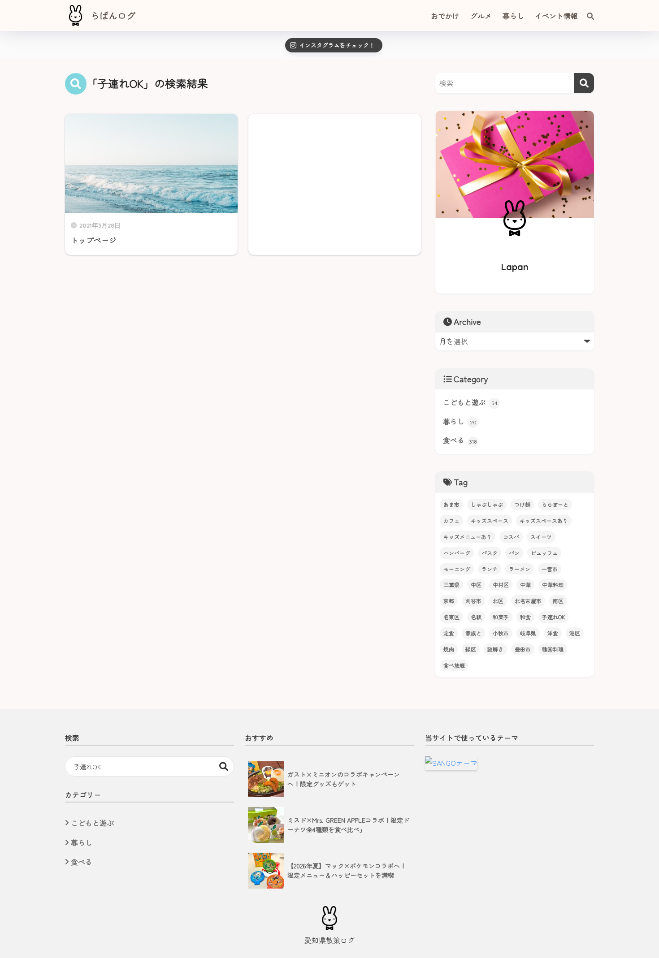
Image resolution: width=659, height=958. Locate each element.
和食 (525, 617)
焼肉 (448, 649)
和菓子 (501, 617)
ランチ (489, 569)
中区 (476, 584)
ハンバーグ (456, 553)
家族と (473, 633)
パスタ (489, 553)
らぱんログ (113, 16)
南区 (558, 600)
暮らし (460, 421)
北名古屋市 (528, 600)
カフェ (451, 520)
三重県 (451, 584)
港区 (574, 633)
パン (514, 553)
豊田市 (523, 649)
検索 (224, 766)
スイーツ (541, 536)
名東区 (451, 617)
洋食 (552, 633)
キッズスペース (489, 520)
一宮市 (550, 569)
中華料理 (553, 584)
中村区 (501, 584)
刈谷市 (473, 600)
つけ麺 (522, 504)
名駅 (476, 617)
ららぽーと (555, 504)
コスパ (511, 536)
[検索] (586, 16)
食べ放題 (454, 665)
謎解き (495, 649)
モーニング (456, 569)
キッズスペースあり (544, 520)
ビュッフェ (544, 553)
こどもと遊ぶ (470, 402)
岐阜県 (528, 633)
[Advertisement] (334, 184)
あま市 (451, 504)
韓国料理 (553, 649)
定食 (448, 633)
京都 (448, 600)
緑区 (470, 649)
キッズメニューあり (467, 536)
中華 (525, 584)
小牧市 (501, 633)
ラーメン (519, 569)
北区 (498, 600)
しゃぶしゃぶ (487, 504)
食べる (460, 440)
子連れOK (553, 617)
